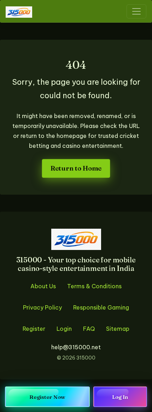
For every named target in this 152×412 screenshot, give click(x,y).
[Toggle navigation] (136, 11)
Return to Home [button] (76, 168)
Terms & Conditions (94, 286)
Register (34, 328)
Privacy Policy (42, 307)
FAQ (89, 328)
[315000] (19, 11)
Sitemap (117, 328)
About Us (43, 286)
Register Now (47, 397)
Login (64, 328)
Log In (120, 397)
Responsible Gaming (101, 307)
